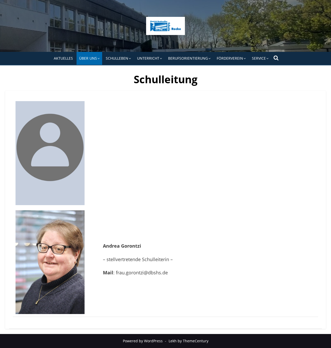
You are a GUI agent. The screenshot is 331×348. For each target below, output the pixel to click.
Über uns (88, 58)
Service (259, 58)
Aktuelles (63, 58)
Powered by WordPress (143, 340)
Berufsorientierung (188, 58)
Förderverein (230, 58)
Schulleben (117, 58)
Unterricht (148, 58)
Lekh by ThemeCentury (188, 340)
